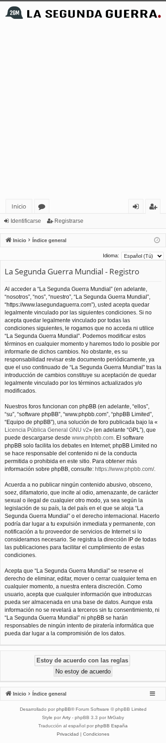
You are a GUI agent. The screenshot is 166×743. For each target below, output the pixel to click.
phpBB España (111, 725)
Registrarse (68, 221)
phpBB (63, 709)
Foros (43, 208)
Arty (66, 717)
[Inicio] (83, 12)
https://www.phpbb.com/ (124, 469)
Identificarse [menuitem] (137, 208)
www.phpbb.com (92, 438)
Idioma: (111, 255)
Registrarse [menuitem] (155, 208)
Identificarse (26, 221)
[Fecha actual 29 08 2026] (157, 240)
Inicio (19, 206)
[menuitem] (68, 734)
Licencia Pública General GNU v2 (47, 430)
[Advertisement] (83, 111)
